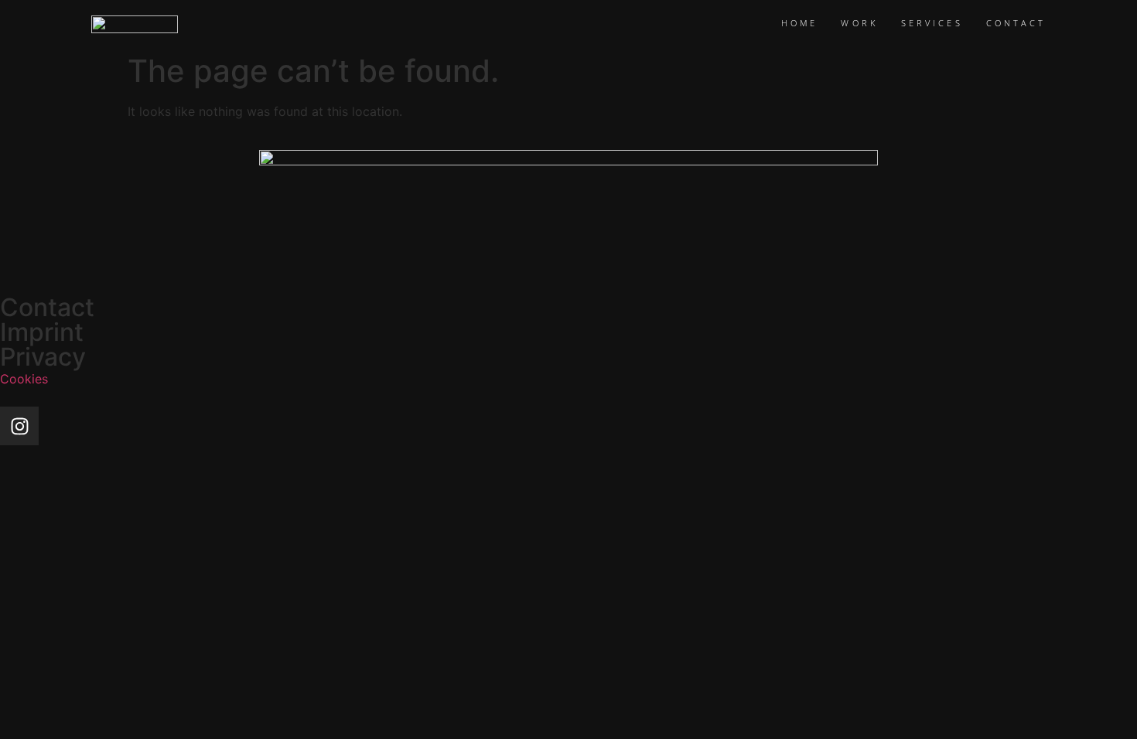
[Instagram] (19, 426)
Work (859, 23)
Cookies (24, 379)
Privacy (43, 357)
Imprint (42, 332)
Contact (1016, 23)
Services (932, 23)
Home (799, 23)
